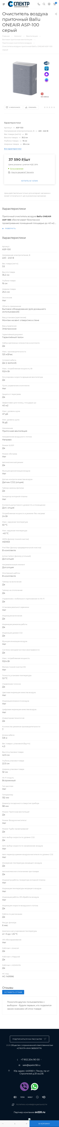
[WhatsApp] (35, 1086)
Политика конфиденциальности (31, 1104)
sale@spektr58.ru (31, 1065)
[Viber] (24, 1086)
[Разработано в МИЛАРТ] (29, 1119)
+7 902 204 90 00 (30, 1060)
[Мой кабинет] (49, 4)
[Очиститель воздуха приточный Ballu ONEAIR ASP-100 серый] (29, 79)
